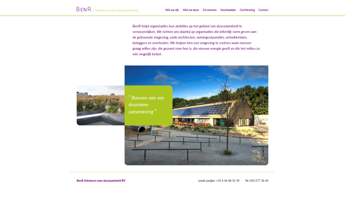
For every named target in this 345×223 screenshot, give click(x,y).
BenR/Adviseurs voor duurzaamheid (108, 9)
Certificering (247, 10)
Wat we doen (191, 10)
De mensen (210, 10)
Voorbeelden (228, 10)
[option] (101, 105)
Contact (263, 10)
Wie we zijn (172, 10)
